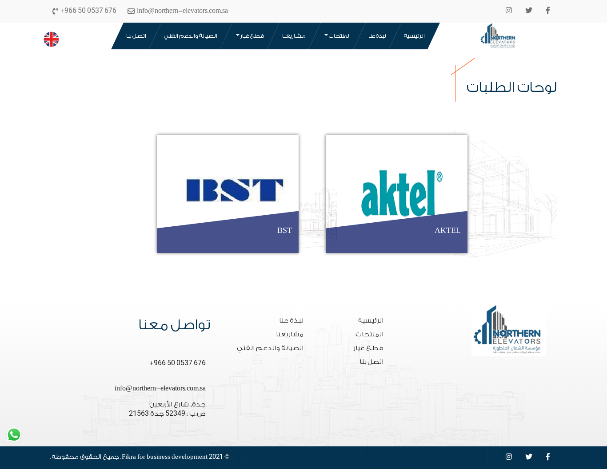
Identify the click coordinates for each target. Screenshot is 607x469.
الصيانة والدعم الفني (190, 35)
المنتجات (339, 35)
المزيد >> (342, 231)
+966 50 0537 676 (177, 363)
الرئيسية (414, 35)
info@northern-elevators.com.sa (160, 388)
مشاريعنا (294, 35)
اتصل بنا (136, 35)
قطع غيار (252, 35)
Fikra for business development (165, 457)
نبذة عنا (377, 35)
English (49, 37)
